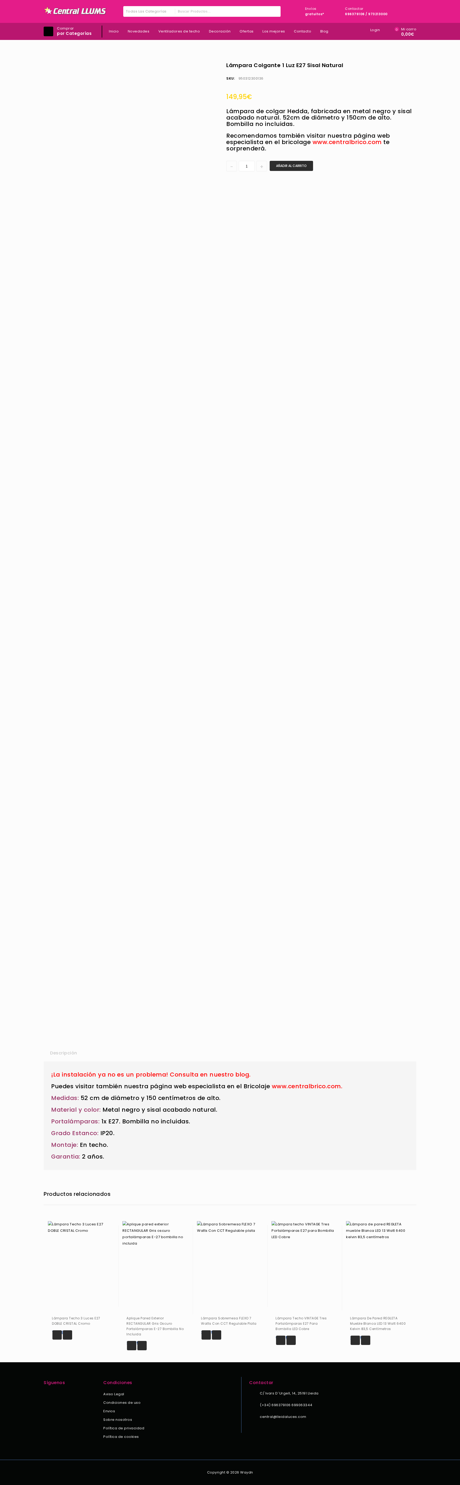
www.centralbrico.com (347, 142)
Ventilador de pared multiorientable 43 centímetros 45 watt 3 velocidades (402, 65)
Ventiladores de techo (179, 31)
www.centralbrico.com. (307, 1086)
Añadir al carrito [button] (57, 1335)
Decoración (220, 31)
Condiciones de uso (122, 1402)
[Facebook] (47, 1395)
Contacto (302, 31)
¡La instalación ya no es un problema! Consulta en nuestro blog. (151, 1074)
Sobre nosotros (117, 1419)
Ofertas (247, 31)
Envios (109, 1411)
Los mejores (273, 31)
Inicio (114, 31)
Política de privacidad (123, 1428)
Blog (324, 31)
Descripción (63, 1053)
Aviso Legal (113, 1394)
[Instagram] (54, 1395)
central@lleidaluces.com (283, 1416)
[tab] (64, 1053)
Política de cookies (121, 1436)
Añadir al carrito (291, 165)
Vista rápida (67, 1335)
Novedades (139, 31)
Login (375, 29)
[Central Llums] (75, 10)
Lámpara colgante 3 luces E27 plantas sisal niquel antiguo (409, 65)
